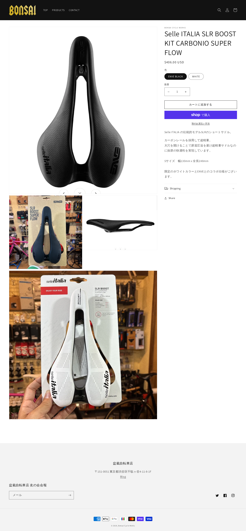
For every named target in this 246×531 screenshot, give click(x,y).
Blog (123, 477)
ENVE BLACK (175, 76)
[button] (219, 10)
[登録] (70, 495)
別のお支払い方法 (201, 123)
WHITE (196, 76)
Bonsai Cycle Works (126, 526)
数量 (166, 84)
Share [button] (172, 198)
